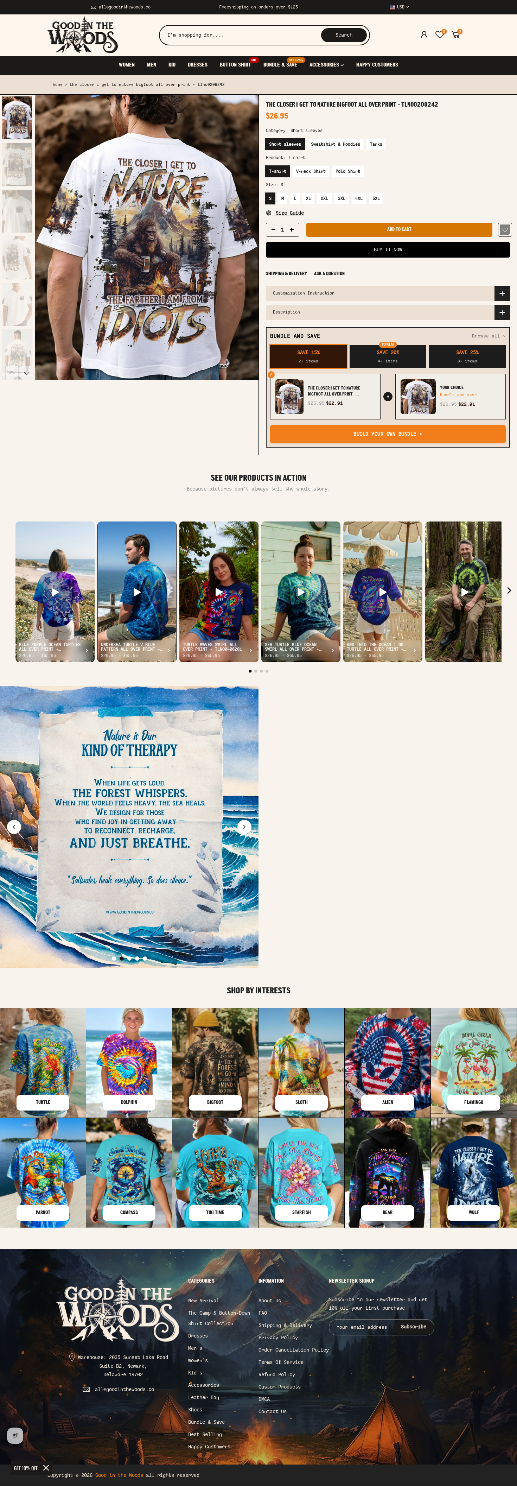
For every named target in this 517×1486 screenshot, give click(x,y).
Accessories (203, 1385)
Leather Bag (203, 1397)
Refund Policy (276, 1374)
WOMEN (127, 65)
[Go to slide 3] (129, 958)
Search (344, 35)
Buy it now (388, 249)
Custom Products (279, 1387)
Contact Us (272, 1411)
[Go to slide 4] (137, 958)
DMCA (264, 1399)
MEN (151, 65)
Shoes (195, 1409)
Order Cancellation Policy (293, 1350)
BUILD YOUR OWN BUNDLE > (387, 434)
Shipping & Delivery (286, 274)
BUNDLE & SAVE (283, 63)
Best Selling (205, 1434)
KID (171, 65)
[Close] (46, 1468)
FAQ (262, 1313)
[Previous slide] (14, 827)
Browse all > (489, 336)
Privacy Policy (278, 1337)
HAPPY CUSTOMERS (377, 65)
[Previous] (47, 237)
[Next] (246, 237)
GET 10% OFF (26, 1468)
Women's (198, 1360)
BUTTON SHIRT (238, 63)
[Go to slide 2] (122, 958)
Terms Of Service (281, 1362)
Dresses (198, 1336)
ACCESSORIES (324, 65)
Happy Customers (209, 1446)
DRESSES (198, 65)
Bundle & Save (206, 1422)
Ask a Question (329, 274)
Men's (195, 1348)
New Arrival (203, 1300)
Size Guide (288, 213)
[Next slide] (244, 827)
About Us (269, 1300)
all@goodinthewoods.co (125, 7)
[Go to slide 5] (145, 958)
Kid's (195, 1373)
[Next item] (509, 592)
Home (58, 84)
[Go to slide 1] (114, 958)
